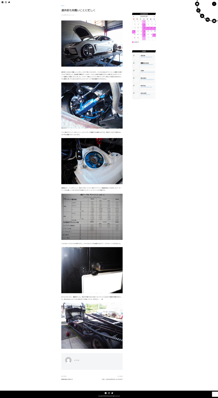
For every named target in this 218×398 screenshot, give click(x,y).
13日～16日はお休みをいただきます (112, 379)
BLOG (62, 5)
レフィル (72, 15)
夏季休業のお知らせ (67, 379)
